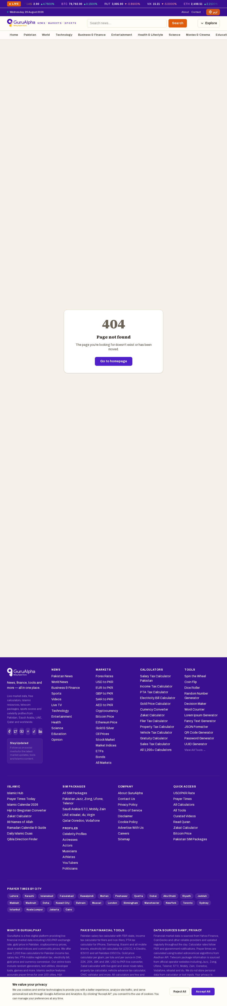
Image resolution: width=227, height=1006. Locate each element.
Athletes (69, 857)
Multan (104, 896)
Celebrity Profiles (75, 834)
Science (174, 34)
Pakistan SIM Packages (190, 839)
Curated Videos (184, 816)
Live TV (56, 705)
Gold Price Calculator (155, 703)
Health (56, 722)
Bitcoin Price (105, 716)
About (185, 12)
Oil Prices (102, 734)
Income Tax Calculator (156, 686)
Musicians (70, 851)
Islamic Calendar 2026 (22, 804)
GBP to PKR (104, 693)
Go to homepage (113, 361)
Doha (46, 903)
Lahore (14, 896)
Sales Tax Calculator (155, 744)
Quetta (138, 896)
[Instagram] (28, 731)
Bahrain (81, 903)
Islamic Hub (15, 793)
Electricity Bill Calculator (157, 698)
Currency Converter (154, 709)
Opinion (57, 739)
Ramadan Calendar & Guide (26, 827)
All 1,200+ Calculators (156, 750)
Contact (196, 12)
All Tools (179, 810)
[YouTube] (22, 731)
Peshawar (121, 896)
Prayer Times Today (21, 799)
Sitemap (124, 839)
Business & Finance (92, 34)
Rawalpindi (87, 896)
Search (177, 23)
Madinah (31, 903)
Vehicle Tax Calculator (156, 732)
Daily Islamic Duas (20, 833)
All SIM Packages (75, 793)
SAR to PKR (104, 699)
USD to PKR (104, 682)
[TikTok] (34, 731)
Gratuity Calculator (154, 738)
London (112, 903)
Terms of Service (130, 810)
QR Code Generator (198, 732)
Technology (64, 34)
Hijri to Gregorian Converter (26, 810)
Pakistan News (62, 676)
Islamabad (47, 896)
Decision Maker (195, 703)
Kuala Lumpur (35, 909)
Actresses (70, 839)
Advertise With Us (131, 827)
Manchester (152, 903)
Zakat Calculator (152, 715)
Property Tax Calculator (157, 726)
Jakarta (54, 909)
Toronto (188, 903)
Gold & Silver (105, 728)
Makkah (14, 903)
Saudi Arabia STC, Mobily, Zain (84, 809)
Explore (211, 23)
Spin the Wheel (195, 676)
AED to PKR (104, 705)
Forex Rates (104, 676)
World (46, 34)
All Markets (104, 762)
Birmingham (131, 903)
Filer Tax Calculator (154, 721)
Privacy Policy (127, 804)
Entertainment (121, 34)
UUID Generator (195, 744)
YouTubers (70, 862)
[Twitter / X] (15, 731)
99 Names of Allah (20, 822)
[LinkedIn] (40, 731)
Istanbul (15, 909)
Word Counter (194, 709)
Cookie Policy (128, 822)
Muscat (96, 903)
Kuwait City (62, 903)
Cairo (69, 909)
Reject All (179, 991)
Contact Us (126, 799)
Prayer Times (182, 799)
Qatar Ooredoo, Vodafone (81, 820)
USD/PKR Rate (184, 793)
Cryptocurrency (107, 711)
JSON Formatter (196, 726)
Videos (56, 699)
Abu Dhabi (169, 896)
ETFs (100, 751)
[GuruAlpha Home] (21, 672)
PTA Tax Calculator (154, 692)
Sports (56, 693)
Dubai (153, 896)
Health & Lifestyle (150, 34)
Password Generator (199, 738)
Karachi (29, 896)
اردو (215, 12)
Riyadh (186, 896)
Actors (67, 845)
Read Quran (181, 822)
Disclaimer (125, 816)
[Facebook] (9, 731)
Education (58, 734)
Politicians (70, 868)
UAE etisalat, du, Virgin (79, 815)
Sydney (203, 903)
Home (14, 34)
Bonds (100, 757)
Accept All (203, 991)
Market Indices (106, 745)
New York (171, 903)
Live (14, 4)
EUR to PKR (104, 687)
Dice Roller (192, 687)
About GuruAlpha (130, 793)
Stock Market (105, 739)
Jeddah (202, 896)
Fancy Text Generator (200, 721)
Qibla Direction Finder (22, 839)
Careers (123, 833)
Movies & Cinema (198, 34)
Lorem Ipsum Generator (200, 715)
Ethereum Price (106, 722)
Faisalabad (67, 896)
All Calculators (183, 804)
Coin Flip (190, 682)
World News (59, 682)
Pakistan (30, 34)
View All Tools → (195, 750)
